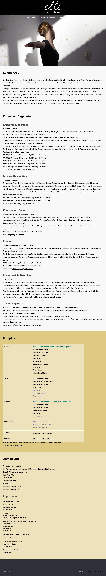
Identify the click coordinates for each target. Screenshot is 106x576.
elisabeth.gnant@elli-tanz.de (23, 170)
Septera (90, 571)
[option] (53, 40)
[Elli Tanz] (53, 7)
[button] (4, 40)
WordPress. (99, 571)
